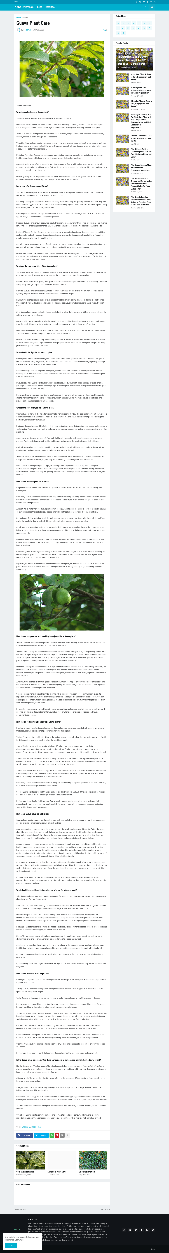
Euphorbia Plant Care (57, 1172)
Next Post (104, 1209)
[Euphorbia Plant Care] (62, 1160)
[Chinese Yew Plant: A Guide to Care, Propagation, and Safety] (122, 139)
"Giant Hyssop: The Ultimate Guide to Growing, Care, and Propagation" (141, 90)
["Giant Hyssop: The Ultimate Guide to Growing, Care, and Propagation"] (122, 91)
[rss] (154, 2)
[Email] (62, 1135)
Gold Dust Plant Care (25, 1172)
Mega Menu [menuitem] (50, 7)
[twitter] (144, 2)
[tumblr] (147, 2)
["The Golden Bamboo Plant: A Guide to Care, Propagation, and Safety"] (122, 168)
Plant (39, 1127)
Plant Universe (24, 7)
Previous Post (20, 1209)
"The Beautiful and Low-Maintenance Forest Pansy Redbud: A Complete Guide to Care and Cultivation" (141, 201)
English (26, 17)
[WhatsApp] (52, 1135)
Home (16, 2)
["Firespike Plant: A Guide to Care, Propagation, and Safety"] (122, 104)
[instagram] (136, 2)
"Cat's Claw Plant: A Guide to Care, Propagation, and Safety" (141, 77)
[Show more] (67, 1135)
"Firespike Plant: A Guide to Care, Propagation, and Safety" (141, 103)
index (33, 1127)
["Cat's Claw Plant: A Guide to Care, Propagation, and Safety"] (122, 77)
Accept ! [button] (11, 1245)
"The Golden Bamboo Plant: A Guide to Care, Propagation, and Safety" (141, 168)
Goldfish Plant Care (87, 1172)
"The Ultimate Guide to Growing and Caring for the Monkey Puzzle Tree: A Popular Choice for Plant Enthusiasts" (141, 183)
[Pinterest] (57, 1135)
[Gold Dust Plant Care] (30, 1160)
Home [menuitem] (39, 7)
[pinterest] (140, 2)
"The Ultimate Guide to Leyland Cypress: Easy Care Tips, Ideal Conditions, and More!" (141, 153)
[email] (151, 2)
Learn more (19, 1240)
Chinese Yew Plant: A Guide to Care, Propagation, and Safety (141, 138)
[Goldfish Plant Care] (93, 1160)
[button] (146, 7)
